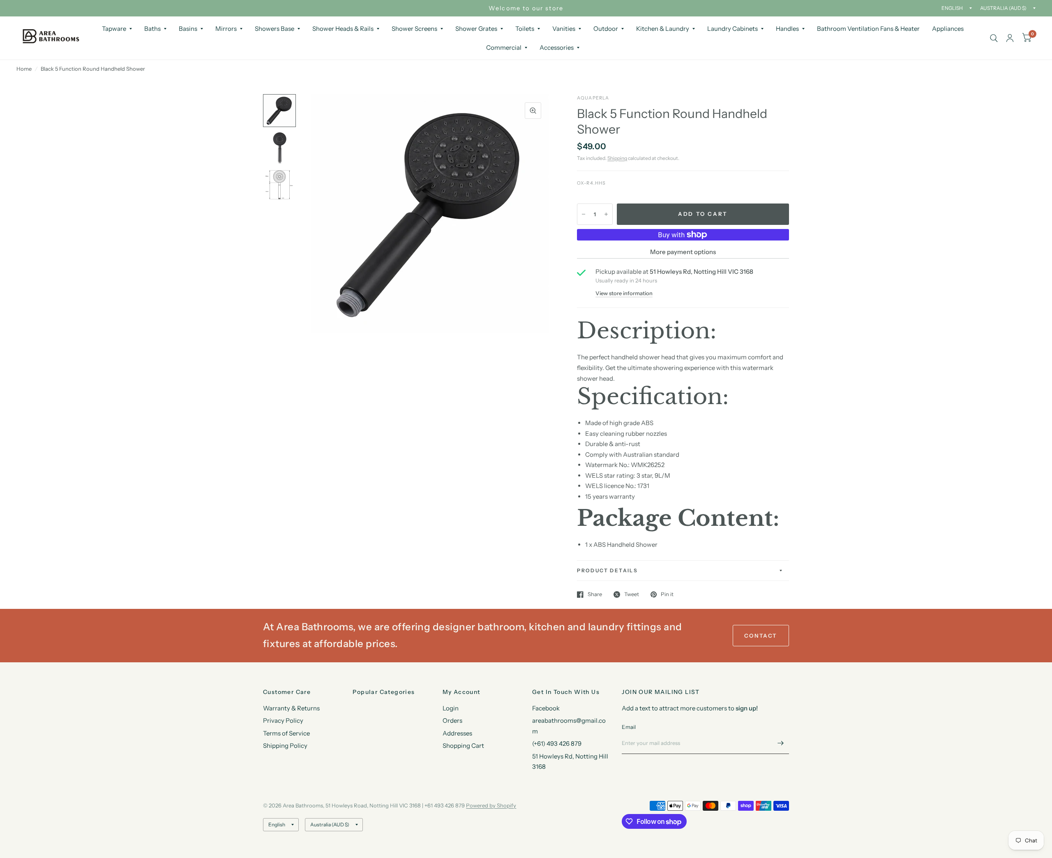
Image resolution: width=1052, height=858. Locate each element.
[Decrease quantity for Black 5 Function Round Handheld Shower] (583, 214)
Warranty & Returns (291, 708)
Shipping (617, 158)
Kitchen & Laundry (662, 28)
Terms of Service (286, 733)
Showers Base (274, 28)
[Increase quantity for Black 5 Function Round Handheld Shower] (606, 214)
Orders (452, 720)
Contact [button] (760, 635)
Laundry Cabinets (732, 28)
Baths (152, 28)
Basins (188, 28)
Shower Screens (414, 28)
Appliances (948, 28)
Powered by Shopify (491, 805)
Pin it (667, 594)
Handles (787, 28)
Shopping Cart (463, 745)
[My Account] (1010, 38)
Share (595, 594)
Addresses (457, 733)
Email (629, 727)
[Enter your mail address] (781, 743)
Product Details (607, 570)
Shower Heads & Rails (343, 28)
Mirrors (226, 28)
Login (451, 708)
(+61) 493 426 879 (556, 743)
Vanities (563, 28)
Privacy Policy (283, 720)
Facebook (546, 708)
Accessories (557, 47)
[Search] (994, 38)
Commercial (503, 47)
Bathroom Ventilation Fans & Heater (868, 28)
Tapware (114, 28)
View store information (624, 293)
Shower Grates (476, 28)
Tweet (631, 594)
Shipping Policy (285, 745)
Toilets (524, 28)
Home (24, 68)
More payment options (683, 252)
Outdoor (605, 28)
